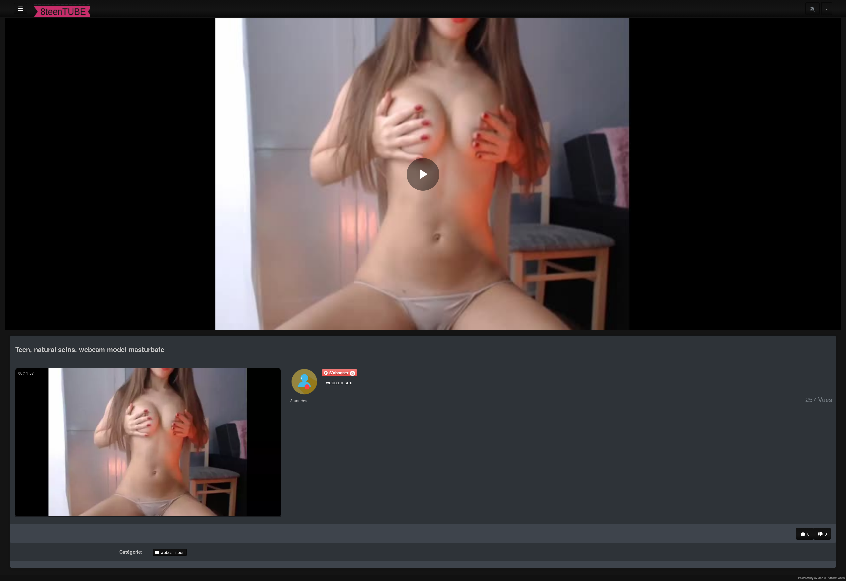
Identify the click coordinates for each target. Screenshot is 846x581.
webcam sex (339, 382)
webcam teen (172, 552)
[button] (339, 372)
